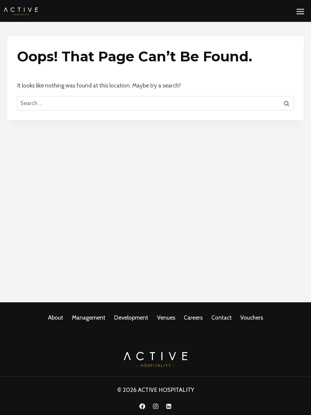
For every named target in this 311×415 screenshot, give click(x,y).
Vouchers (251, 317)
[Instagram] (155, 406)
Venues (166, 317)
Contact (221, 317)
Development (131, 317)
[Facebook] (142, 406)
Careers (193, 317)
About (55, 317)
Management (88, 317)
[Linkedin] (169, 406)
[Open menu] (300, 11)
